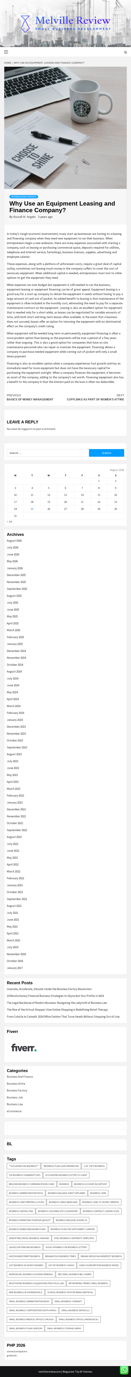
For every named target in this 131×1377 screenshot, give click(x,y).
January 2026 (15, 568)
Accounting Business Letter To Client (66, 1175)
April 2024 (13, 699)
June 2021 (13, 919)
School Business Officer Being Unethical (70, 1292)
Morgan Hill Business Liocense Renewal (31, 1274)
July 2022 (12, 844)
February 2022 (15, 878)
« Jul (9, 521)
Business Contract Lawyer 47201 (101, 1211)
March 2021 (13, 940)
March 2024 (13, 706)
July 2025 (12, 602)
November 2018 (16, 954)
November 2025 (16, 582)
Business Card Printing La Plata (26, 1202)
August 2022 (14, 837)
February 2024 (15, 713)
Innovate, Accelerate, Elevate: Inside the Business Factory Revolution (49, 989)
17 (15, 502)
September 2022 (17, 830)
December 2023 (16, 726)
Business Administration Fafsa (26, 1193)
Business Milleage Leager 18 (71, 1220)
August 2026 (14, 540)
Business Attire (16, 1084)
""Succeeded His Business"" (23, 1166)
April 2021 (13, 933)
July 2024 (12, 678)
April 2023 (13, 782)
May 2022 (12, 858)
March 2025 (13, 630)
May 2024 (12, 692)
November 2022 (16, 816)
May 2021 (12, 926)
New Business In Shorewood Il (25, 1292)
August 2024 (14, 671)
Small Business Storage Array (64, 1328)
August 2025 (14, 596)
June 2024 (13, 685)
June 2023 (13, 768)
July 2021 (12, 913)
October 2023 (15, 740)
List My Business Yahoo (61, 1265)
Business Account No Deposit (90, 1184)
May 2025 (12, 616)
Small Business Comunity (68, 1301)
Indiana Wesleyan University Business (101, 1256)
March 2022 (13, 871)
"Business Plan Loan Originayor (61, 1166)
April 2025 (13, 623)
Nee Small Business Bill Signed (74, 1274)
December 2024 (16, 651)
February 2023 (15, 795)
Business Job (15, 1097)
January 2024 (15, 720)
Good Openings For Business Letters (66, 1247)
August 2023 (14, 754)
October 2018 (15, 961)
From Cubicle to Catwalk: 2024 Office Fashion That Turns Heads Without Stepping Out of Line (63, 1016)
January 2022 (15, 885)
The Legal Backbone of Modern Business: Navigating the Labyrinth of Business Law (57, 1003)
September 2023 (17, 747)
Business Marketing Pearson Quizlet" (30, 1220)
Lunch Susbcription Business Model (99, 1265)
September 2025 (17, 589)
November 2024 (16, 658)
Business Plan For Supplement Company (73, 1229)
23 (115, 502)
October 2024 (15, 665)
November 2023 (16, 733)
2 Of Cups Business (94, 1166)
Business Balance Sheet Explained (66, 1193)
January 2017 (15, 968)
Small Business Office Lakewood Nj (78, 1319)
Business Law (15, 1104)
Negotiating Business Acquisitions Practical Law (36, 1283)
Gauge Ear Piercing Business (25, 1247)
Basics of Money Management (30, 397)
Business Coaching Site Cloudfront (58, 1211)
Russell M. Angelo (24, 217)
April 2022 (13, 864)
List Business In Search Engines (26, 1265)
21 (82, 502)
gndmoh (12, 1355)
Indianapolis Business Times (60, 1256)
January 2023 (15, 802)
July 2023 (12, 761)
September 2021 (17, 899)
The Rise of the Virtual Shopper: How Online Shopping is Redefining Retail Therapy (57, 1009)
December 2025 (16, 575)
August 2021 (14, 906)
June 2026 (13, 554)
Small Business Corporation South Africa (32, 1310)
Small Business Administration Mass (29, 1301)
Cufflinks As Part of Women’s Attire (95, 397)
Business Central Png (21, 1211)
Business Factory (17, 1090)
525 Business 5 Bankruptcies (24, 1175)
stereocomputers (17, 1351)
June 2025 (13, 609)
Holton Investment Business (24, 1256)
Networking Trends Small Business (88, 1283)
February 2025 (15, 637)
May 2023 (12, 775)
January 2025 (15, 644)
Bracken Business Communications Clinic (31, 1184)
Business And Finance (23, 197)
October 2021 (15, 892)
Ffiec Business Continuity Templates (74, 1238)
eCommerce (14, 1111)
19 (48, 502)
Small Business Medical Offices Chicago (31, 1319)
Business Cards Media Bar (63, 1202)
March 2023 (13, 789)
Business (64, 1184)
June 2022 (13, 851)
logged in (26, 429)
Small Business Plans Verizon (25, 1328)
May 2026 (12, 561)
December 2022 (16, 809)
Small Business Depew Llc (75, 1310)
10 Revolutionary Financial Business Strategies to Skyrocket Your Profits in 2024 (55, 996)
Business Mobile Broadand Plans (27, 1229)
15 (99, 495)
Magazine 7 (69, 1371)
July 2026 (12, 547)
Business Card (98, 1193)
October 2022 (15, 823)
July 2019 (12, 947)
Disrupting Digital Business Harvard (29, 1238)
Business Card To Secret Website (100, 1202)
